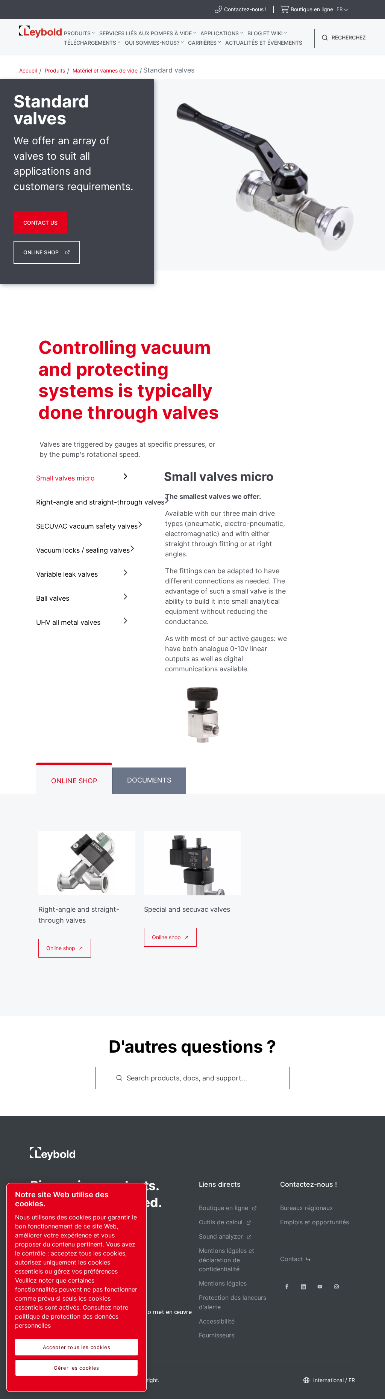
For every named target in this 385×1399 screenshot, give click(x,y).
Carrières (202, 42)
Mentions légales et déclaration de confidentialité (226, 1260)
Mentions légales (223, 1283)
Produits (77, 33)
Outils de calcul (221, 1222)
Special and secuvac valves (187, 909)
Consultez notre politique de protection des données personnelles (71, 1316)
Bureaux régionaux (306, 1208)
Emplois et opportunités (314, 1222)
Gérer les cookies (76, 1368)
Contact (291, 1259)
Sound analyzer (221, 1236)
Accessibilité (217, 1321)
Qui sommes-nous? (152, 42)
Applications (219, 33)
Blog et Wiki (265, 33)
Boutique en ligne (223, 1208)
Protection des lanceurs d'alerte (232, 1302)
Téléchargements (90, 42)
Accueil (28, 70)
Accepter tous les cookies (76, 1347)
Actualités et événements (263, 42)
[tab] (83, 478)
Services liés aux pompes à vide (145, 33)
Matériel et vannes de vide (105, 70)
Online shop (41, 252)
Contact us (40, 222)
